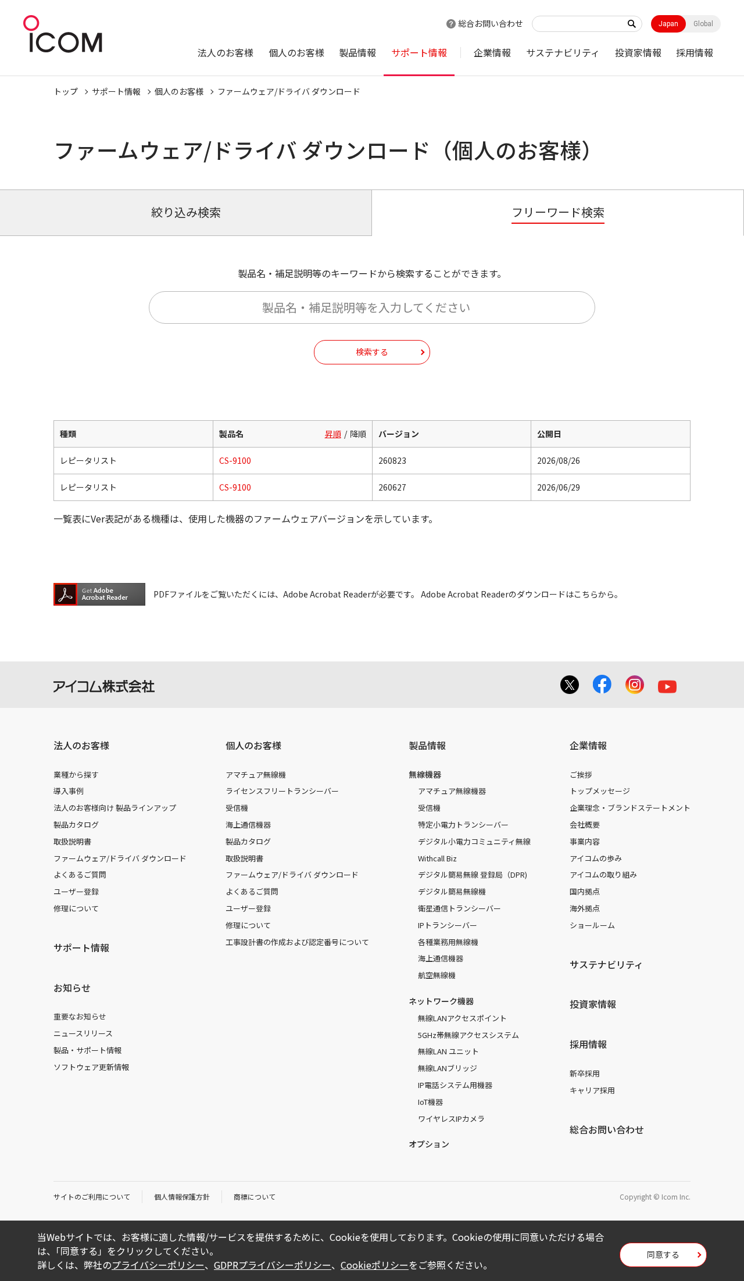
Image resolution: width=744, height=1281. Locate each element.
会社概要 (585, 824)
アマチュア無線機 (256, 774)
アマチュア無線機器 (452, 790)
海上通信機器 (248, 824)
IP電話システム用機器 (455, 1084)
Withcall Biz (437, 858)
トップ (65, 91)
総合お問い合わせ (490, 23)
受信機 (237, 807)
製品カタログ (76, 824)
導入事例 (68, 790)
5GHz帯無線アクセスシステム (468, 1034)
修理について (76, 908)
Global (703, 24)
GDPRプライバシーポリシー (272, 1265)
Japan (668, 24)
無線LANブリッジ (447, 1068)
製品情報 (357, 52)
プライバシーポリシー (158, 1265)
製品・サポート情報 (87, 1049)
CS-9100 (235, 460)
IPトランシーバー (447, 925)
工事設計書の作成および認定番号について (297, 941)
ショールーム (592, 925)
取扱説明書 (72, 841)
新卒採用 (585, 1073)
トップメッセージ (600, 790)
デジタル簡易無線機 (452, 891)
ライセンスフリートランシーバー (282, 790)
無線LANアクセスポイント (462, 1018)
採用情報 (694, 52)
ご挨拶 (581, 774)
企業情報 (492, 52)
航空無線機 (437, 975)
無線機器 (425, 774)
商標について (255, 1196)
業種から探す (76, 774)
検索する (372, 351)
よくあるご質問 (79, 874)
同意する (663, 1254)
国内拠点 (585, 891)
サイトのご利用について (91, 1196)
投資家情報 (638, 52)
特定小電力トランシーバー (463, 824)
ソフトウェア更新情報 (91, 1066)
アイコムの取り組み (603, 874)
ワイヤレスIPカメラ (451, 1118)
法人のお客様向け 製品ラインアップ (114, 807)
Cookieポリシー (375, 1265)
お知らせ (72, 987)
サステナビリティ (563, 52)
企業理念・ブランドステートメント (630, 807)
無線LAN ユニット (448, 1051)
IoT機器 (430, 1101)
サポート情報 (419, 52)
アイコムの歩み (596, 858)
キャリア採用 (592, 1090)
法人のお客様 (225, 52)
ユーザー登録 (76, 891)
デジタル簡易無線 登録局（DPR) (472, 874)
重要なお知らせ (79, 1016)
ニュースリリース (83, 1033)
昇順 (333, 433)
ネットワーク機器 (441, 1001)
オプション (429, 1144)
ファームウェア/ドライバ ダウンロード (120, 858)
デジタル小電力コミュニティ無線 (474, 841)
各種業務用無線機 (448, 941)
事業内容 (585, 841)
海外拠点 (585, 908)
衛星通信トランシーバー (459, 908)
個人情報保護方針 (182, 1196)
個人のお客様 (296, 52)
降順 (358, 433)
